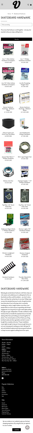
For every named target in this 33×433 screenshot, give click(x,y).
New (3, 387)
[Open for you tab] (27, 427)
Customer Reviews (6, 414)
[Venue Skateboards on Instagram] (2, 378)
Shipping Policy (5, 412)
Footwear (4, 392)
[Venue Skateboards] (16, 4)
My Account (4, 406)
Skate (3, 389)
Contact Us (4, 404)
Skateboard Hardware (19, 13)
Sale (3, 396)
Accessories (5, 394)
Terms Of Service (6, 410)
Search (3, 403)
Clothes (3, 390)
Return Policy (5, 408)
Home (9, 13)
